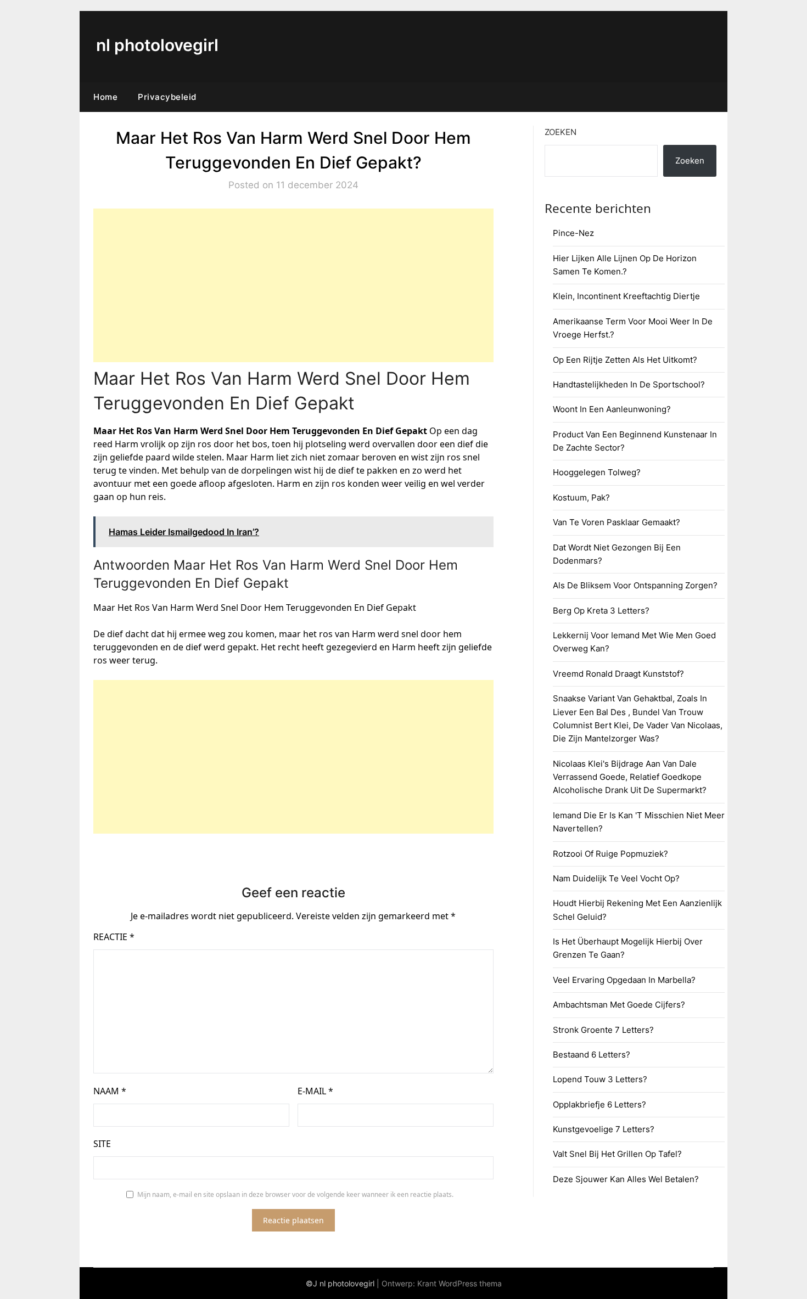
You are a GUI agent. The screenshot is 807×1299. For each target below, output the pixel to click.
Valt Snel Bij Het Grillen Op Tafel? (617, 1154)
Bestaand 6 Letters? (591, 1054)
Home (105, 97)
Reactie (113, 937)
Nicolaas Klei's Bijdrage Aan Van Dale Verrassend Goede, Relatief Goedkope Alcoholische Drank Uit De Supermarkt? (630, 777)
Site (102, 1144)
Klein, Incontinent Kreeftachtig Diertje (626, 296)
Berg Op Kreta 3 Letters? (601, 610)
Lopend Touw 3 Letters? (600, 1079)
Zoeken (560, 132)
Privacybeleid (167, 97)
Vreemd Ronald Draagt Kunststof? (618, 673)
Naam (109, 1091)
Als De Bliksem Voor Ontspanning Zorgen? (635, 585)
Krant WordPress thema (459, 1283)
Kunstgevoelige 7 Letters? (603, 1129)
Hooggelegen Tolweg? (597, 472)
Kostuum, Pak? (581, 497)
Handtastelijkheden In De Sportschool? (629, 384)
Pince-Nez (573, 233)
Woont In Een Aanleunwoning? (612, 409)
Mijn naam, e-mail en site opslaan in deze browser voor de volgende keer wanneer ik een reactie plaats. (295, 1194)
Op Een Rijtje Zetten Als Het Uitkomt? (625, 360)
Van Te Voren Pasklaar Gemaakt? (616, 522)
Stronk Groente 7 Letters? (603, 1030)
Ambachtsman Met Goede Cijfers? (619, 1004)
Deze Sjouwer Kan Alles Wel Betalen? (626, 1179)
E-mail (315, 1091)
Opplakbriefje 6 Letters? (599, 1104)
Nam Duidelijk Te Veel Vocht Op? (616, 878)
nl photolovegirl (157, 45)
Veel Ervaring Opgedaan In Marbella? (624, 980)
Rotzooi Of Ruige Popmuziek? (610, 853)
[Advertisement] (293, 285)
